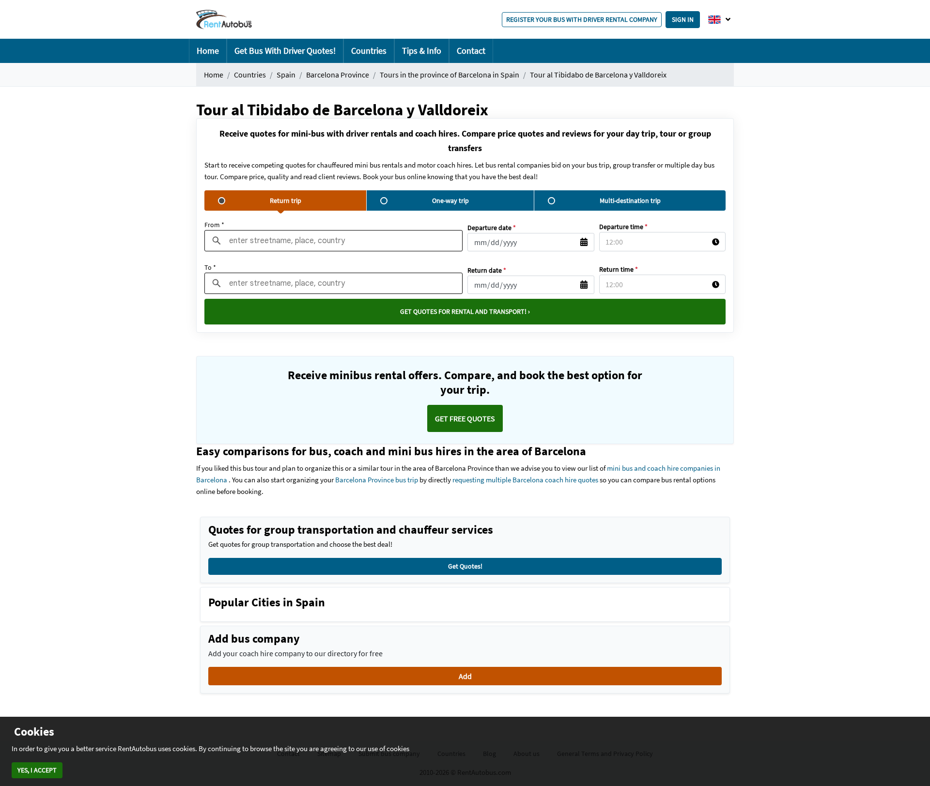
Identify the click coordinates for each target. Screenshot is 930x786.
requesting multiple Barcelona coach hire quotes (525, 479)
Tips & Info (421, 50)
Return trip (285, 200)
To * (210, 267)
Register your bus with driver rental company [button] (581, 19)
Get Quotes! (465, 566)
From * (214, 224)
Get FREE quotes (465, 418)
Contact (471, 50)
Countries (369, 50)
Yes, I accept (37, 770)
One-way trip (450, 200)
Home (208, 50)
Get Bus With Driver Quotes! (285, 50)
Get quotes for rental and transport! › (465, 311)
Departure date (491, 227)
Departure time (623, 226)
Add (465, 676)
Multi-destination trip (630, 200)
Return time (618, 269)
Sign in (683, 19)
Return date (486, 270)
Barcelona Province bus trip (376, 479)
